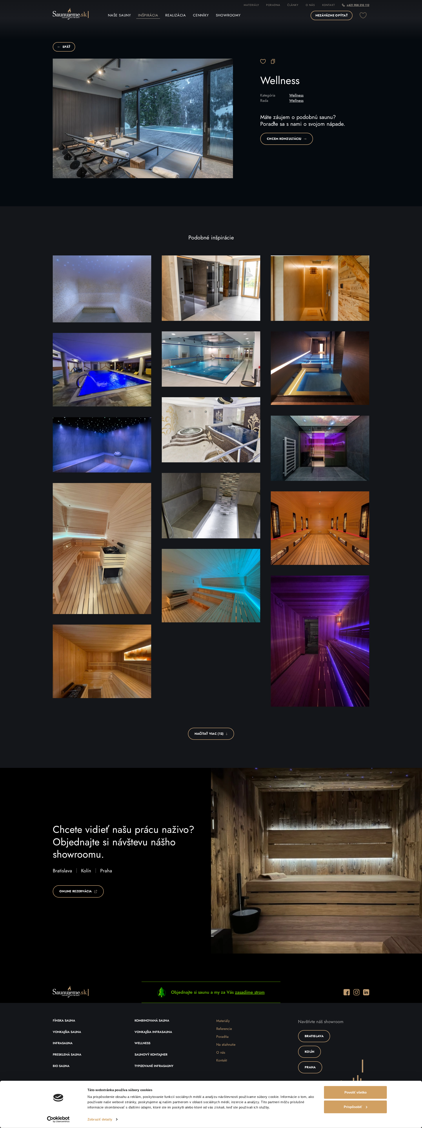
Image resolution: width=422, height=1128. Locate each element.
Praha (106, 870)
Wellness (296, 95)
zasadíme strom (250, 992)
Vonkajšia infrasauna (153, 1032)
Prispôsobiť (353, 1106)
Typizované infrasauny (154, 1066)
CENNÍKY (201, 15)
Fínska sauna (64, 1020)
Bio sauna (61, 1066)
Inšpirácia (148, 15)
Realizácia (175, 15)
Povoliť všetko (355, 1092)
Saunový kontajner (151, 1054)
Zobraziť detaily (99, 1119)
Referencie (224, 1029)
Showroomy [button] (228, 15)
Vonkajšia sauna (67, 1032)
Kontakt (328, 5)
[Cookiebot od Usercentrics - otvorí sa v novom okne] (58, 1119)
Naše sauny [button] (119, 15)
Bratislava (62, 870)
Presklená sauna (67, 1054)
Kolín (86, 870)
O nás (310, 5)
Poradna (273, 5)
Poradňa (222, 1036)
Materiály (251, 5)
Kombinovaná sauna (152, 1020)
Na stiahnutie (225, 1044)
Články (292, 5)
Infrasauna (63, 1043)
